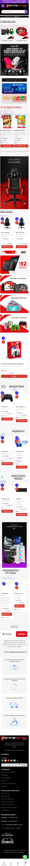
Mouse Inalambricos (5, 502)
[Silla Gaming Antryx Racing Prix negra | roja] (7, 226)
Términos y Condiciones (7, 800)
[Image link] (14, 254)
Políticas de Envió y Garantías (9, 805)
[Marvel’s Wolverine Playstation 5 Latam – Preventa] (7, 444)
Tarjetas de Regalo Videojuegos (5, 135)
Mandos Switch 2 (6, 411)
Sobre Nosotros (5, 791)
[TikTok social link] (17, 758)
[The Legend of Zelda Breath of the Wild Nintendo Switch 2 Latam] (21, 400)
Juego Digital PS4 (6, 455)
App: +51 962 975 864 (11, 819)
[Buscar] (25, 11)
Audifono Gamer (20, 499)
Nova (23, 237)
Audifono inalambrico (19, 502)
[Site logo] (16, 6)
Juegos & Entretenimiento (8, 770)
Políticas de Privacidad (7, 797)
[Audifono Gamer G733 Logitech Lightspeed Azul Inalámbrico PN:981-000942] (21, 488)
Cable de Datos (20, 599)
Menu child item (5, 808)
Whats (3, 819)
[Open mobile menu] (3, 6)
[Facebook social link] (2, 758)
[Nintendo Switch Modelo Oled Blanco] (14, 351)
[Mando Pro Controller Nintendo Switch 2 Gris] (7, 400)
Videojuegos (4, 773)
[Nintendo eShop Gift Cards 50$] (7, 123)
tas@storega (12, 822)
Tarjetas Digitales (6, 776)
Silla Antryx (4, 237)
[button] (2, 19)
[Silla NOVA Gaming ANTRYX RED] (21, 226)
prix (7, 238)
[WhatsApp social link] (14, 758)
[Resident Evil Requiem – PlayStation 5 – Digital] (21, 444)
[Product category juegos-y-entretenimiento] (21, 34)
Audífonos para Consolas (20, 505)
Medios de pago (5, 794)
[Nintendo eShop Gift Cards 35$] (21, 123)
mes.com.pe (19, 822)
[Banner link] (14, 90)
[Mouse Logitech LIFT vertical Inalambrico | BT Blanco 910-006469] (7, 488)
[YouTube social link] (11, 758)
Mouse (3, 499)
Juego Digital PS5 (20, 455)
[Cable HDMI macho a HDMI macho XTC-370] (21, 590)
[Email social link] (5, 758)
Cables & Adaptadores (19, 601)
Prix (9, 237)
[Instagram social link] (8, 758)
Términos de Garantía (7, 802)
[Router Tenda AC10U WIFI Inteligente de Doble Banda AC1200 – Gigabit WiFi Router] (8, 590)
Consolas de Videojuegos (8, 368)
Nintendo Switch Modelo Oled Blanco (12, 366)
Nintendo (18, 368)
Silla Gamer (4, 778)
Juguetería (4, 784)
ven (7, 822)
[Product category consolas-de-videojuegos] (7, 34)
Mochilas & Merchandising (8, 781)
